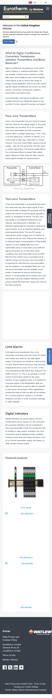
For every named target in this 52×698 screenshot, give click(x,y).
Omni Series (26, 507)
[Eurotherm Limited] (23, 12)
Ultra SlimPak (26, 607)
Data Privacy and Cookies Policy (11, 638)
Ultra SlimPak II (26, 557)
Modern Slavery (10, 659)
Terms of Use (9, 655)
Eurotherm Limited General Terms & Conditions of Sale (12, 647)
